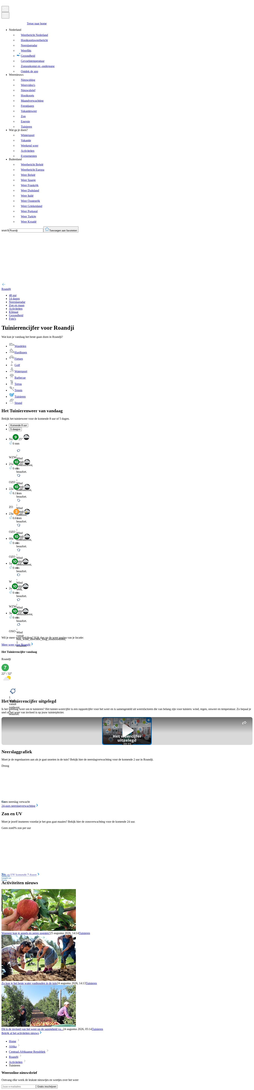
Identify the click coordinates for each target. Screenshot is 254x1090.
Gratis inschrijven (46, 1086)
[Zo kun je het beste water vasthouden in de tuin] (38, 979)
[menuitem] (131, 50)
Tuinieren (84, 933)
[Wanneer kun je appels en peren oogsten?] (38, 929)
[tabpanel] (127, 540)
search (5, 230)
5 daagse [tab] (15, 429)
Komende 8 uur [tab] (18, 425)
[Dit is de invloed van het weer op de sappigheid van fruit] (38, 1025)
